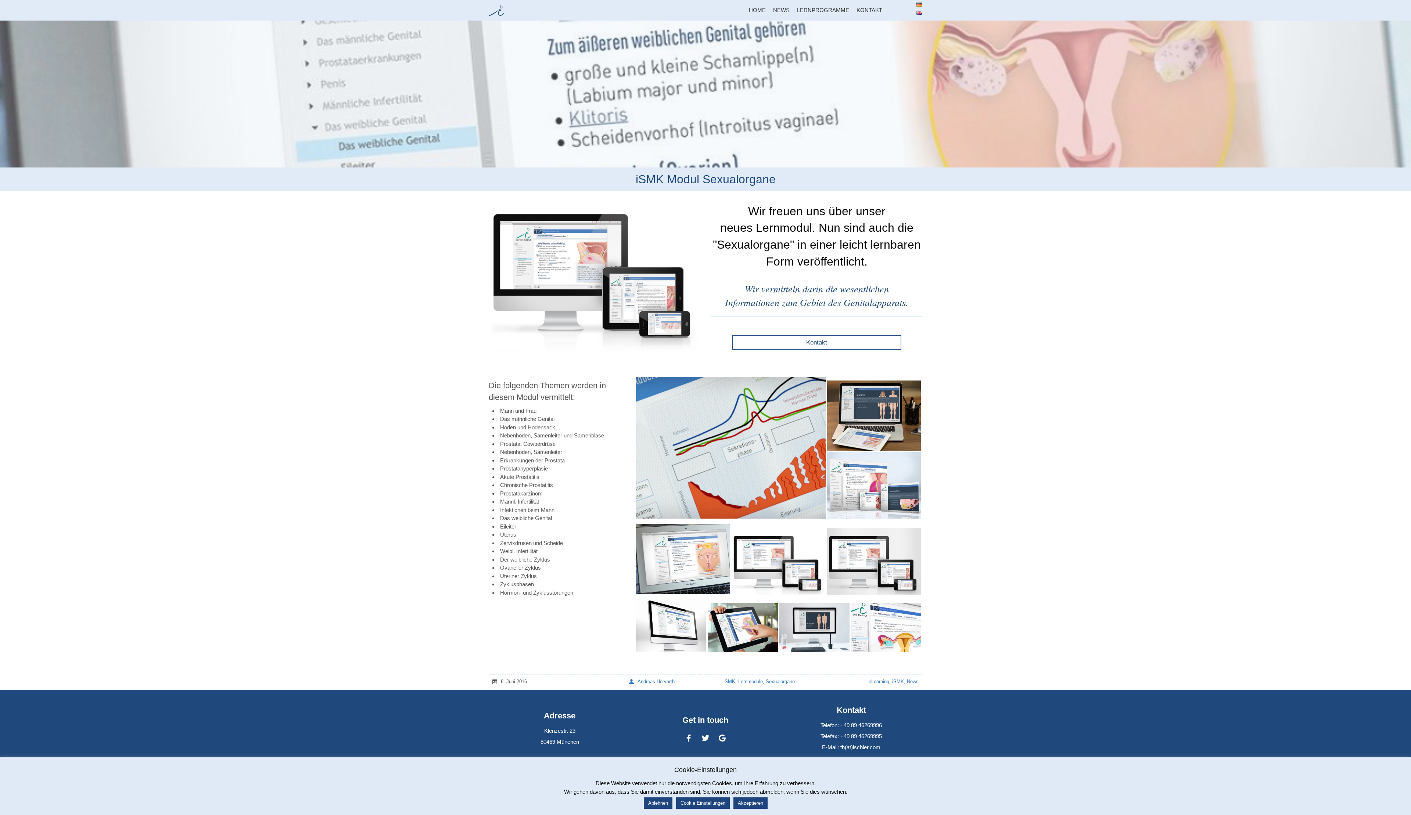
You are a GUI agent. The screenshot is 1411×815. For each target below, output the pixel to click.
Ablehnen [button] (658, 803)
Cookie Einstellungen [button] (703, 803)
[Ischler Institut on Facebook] (688, 738)
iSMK (729, 681)
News (913, 681)
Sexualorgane (780, 681)
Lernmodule (750, 681)
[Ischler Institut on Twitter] (705, 738)
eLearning (879, 681)
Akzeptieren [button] (750, 803)
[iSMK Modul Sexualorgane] (705, 94)
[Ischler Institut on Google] (722, 738)
